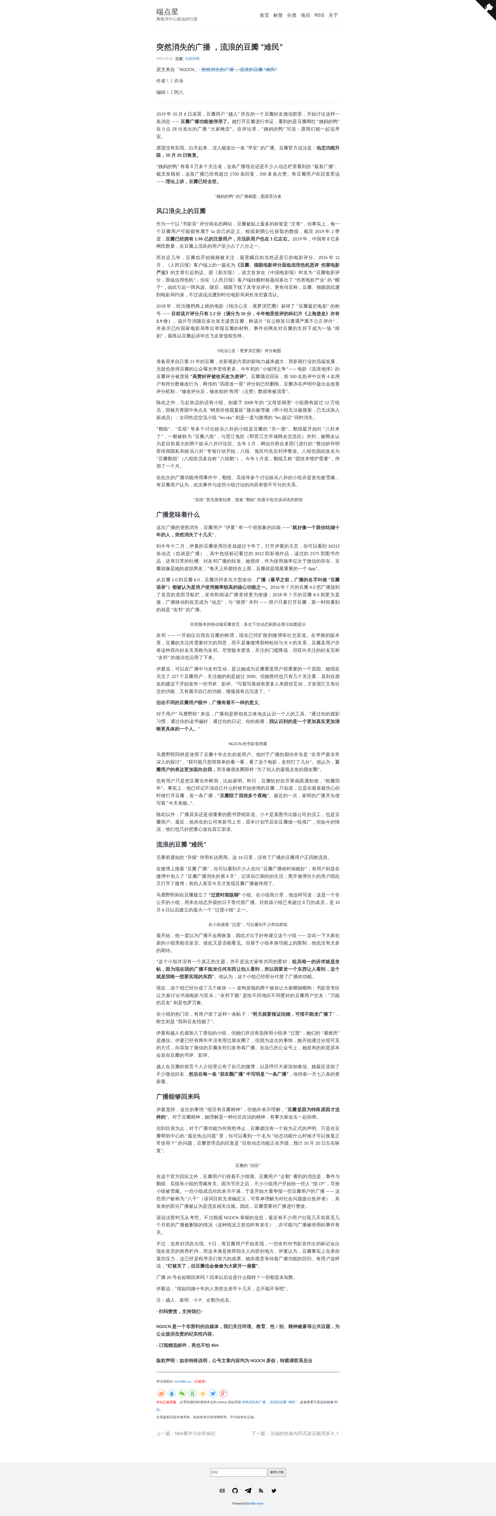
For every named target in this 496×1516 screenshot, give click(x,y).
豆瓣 (179, 59)
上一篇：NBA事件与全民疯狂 (186, 1433)
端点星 (167, 11)
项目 (306, 14)
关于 (333, 14)
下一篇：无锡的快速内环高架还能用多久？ (295, 1433)
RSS (319, 14)
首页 (264, 14)
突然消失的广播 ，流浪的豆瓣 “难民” (239, 69)
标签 (278, 14)
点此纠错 (192, 59)
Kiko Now (257, 1504)
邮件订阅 (277, 1472)
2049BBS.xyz (182, 1381)
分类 (292, 14)
